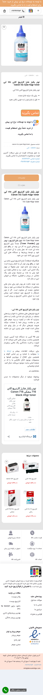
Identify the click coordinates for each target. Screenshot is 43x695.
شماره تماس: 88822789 (31, 158)
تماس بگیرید (30, 113)
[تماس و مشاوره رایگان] (5, 690)
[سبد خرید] (5, 11)
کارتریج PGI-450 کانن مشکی (12, 510)
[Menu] (38, 11)
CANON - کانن (29, 75)
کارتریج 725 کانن (30, 479)
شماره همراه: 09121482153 (30, 161)
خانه (37, 75)
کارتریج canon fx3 (12, 479)
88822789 (37, 665)
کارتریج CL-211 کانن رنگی (31, 510)
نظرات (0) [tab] (21, 185)
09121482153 (29, 665)
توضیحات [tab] (21, 177)
